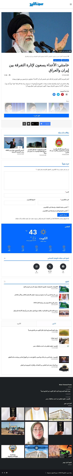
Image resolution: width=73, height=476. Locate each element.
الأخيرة (19, 323)
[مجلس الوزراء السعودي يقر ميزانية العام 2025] (64, 305)
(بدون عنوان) (54, 338)
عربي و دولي (56, 56)
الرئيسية (65, 56)
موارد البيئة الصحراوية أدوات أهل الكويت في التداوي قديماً (43, 330)
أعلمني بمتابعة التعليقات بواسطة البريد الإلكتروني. (55, 207)
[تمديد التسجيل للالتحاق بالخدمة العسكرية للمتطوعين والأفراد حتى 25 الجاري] (59, 142)
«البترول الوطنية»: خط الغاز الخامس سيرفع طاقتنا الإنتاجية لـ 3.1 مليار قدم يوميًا (36, 151)
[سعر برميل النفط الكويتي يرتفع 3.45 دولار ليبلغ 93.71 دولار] (60, 451)
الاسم (67, 192)
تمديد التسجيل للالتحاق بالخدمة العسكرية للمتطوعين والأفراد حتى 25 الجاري (59, 150)
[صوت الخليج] (36, 4)
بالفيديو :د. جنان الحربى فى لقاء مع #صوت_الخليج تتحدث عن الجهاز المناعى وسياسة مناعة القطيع (33, 357)
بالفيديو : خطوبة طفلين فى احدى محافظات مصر (45, 346)
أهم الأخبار (65, 60)
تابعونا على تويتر (67, 462)
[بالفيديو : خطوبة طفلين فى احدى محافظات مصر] (64, 350)
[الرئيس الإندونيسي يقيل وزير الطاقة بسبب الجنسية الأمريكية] (14, 142)
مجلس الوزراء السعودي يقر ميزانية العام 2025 (46, 302)
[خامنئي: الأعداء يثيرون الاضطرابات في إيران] (59, 108)
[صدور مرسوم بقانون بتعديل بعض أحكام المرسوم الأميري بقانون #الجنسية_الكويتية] (60, 428)
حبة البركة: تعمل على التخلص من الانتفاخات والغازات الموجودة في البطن (39, 365)
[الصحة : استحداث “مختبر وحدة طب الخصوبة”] (36, 413)
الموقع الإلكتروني (31, 199)
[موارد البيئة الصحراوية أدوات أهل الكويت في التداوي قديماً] (64, 332)
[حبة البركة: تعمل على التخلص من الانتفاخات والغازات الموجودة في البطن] (64, 368)
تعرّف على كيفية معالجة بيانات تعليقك (24, 218)
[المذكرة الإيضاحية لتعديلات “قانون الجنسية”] (12, 413)
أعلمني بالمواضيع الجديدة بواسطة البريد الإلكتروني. (54, 210)
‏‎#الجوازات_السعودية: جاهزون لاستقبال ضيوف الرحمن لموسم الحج (41, 286)
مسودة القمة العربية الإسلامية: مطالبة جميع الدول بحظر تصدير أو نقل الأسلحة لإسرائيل (35, 310)
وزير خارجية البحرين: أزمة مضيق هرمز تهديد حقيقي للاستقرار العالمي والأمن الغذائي (36, 294)
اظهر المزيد (37, 115)
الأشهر (54, 323)
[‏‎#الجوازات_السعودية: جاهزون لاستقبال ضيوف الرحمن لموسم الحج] (64, 289)
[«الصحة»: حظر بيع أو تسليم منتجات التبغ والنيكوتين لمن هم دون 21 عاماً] (12, 451)
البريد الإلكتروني (64, 199)
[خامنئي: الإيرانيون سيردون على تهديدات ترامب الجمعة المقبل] (15, 108)
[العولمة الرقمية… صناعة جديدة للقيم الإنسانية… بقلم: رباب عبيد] (36, 433)
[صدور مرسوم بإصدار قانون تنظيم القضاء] (60, 414)
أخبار (61, 56)
